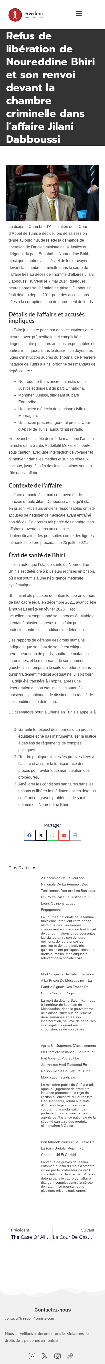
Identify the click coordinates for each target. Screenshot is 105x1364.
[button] (29, 835)
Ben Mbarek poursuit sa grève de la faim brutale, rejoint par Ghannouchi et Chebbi (67, 1148)
